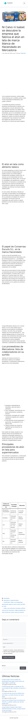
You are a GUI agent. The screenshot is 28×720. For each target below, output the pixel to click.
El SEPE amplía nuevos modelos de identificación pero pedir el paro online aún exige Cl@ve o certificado (13, 681)
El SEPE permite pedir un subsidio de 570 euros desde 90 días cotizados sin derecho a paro (14, 688)
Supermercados (14, 600)
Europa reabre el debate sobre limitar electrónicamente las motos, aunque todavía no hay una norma (13, 708)
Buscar (4, 665)
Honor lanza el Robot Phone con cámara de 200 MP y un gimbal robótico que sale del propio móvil (13, 702)
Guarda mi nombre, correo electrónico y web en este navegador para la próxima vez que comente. (13, 651)
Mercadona (7, 600)
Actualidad (6, 598)
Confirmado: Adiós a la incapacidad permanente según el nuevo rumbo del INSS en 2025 (13, 604)
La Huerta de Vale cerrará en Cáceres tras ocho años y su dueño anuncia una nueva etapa (13, 695)
